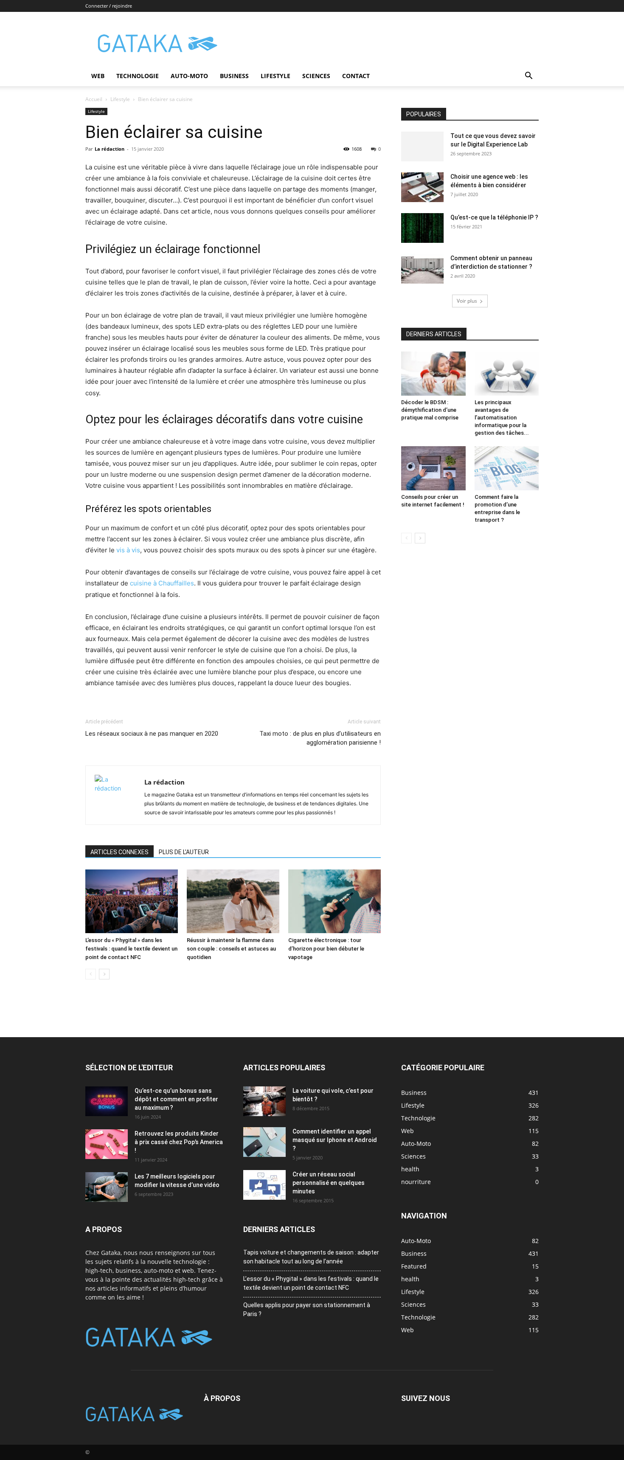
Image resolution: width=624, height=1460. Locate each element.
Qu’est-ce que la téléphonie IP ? (494, 217)
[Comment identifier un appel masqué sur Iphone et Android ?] (264, 1142)
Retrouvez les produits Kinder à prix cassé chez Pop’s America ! (179, 1142)
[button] (528, 77)
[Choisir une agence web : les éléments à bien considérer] (422, 187)
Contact (356, 76)
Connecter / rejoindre (108, 6)
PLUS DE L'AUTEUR (184, 852)
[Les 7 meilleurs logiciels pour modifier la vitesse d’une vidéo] (106, 1187)
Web (97, 76)
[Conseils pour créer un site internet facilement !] (433, 468)
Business (234, 76)
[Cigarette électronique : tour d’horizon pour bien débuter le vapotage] (334, 901)
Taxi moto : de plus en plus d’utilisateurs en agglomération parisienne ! (320, 738)
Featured (414, 1266)
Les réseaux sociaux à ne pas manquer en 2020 (151, 733)
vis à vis (128, 550)
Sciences (316, 76)
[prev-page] (90, 974)
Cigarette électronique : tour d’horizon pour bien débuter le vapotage (326, 948)
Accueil (93, 99)
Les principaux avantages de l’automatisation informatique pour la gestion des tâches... (502, 417)
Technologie (137, 76)
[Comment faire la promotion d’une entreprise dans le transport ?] (507, 468)
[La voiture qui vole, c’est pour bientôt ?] (264, 1101)
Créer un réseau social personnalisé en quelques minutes (328, 1183)
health (410, 1279)
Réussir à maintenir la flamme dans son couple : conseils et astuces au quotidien (231, 948)
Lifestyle (275, 76)
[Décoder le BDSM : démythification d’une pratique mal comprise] (433, 374)
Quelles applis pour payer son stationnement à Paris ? (306, 1309)
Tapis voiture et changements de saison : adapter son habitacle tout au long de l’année (311, 1257)
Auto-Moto (189, 76)
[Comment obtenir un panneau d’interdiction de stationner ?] (422, 269)
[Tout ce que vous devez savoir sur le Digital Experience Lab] (422, 146)
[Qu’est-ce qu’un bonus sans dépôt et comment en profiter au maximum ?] (106, 1101)
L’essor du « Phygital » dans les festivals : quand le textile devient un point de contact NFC (131, 948)
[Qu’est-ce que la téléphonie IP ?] (422, 228)
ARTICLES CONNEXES (119, 852)
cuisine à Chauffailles (162, 583)
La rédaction (109, 149)
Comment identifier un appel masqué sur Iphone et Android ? (334, 1140)
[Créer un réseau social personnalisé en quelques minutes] (264, 1185)
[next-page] (104, 974)
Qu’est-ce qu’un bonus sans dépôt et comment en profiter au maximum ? (176, 1099)
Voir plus (467, 300)
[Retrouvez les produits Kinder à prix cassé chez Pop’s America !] (106, 1144)
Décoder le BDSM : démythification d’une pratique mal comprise (429, 410)
